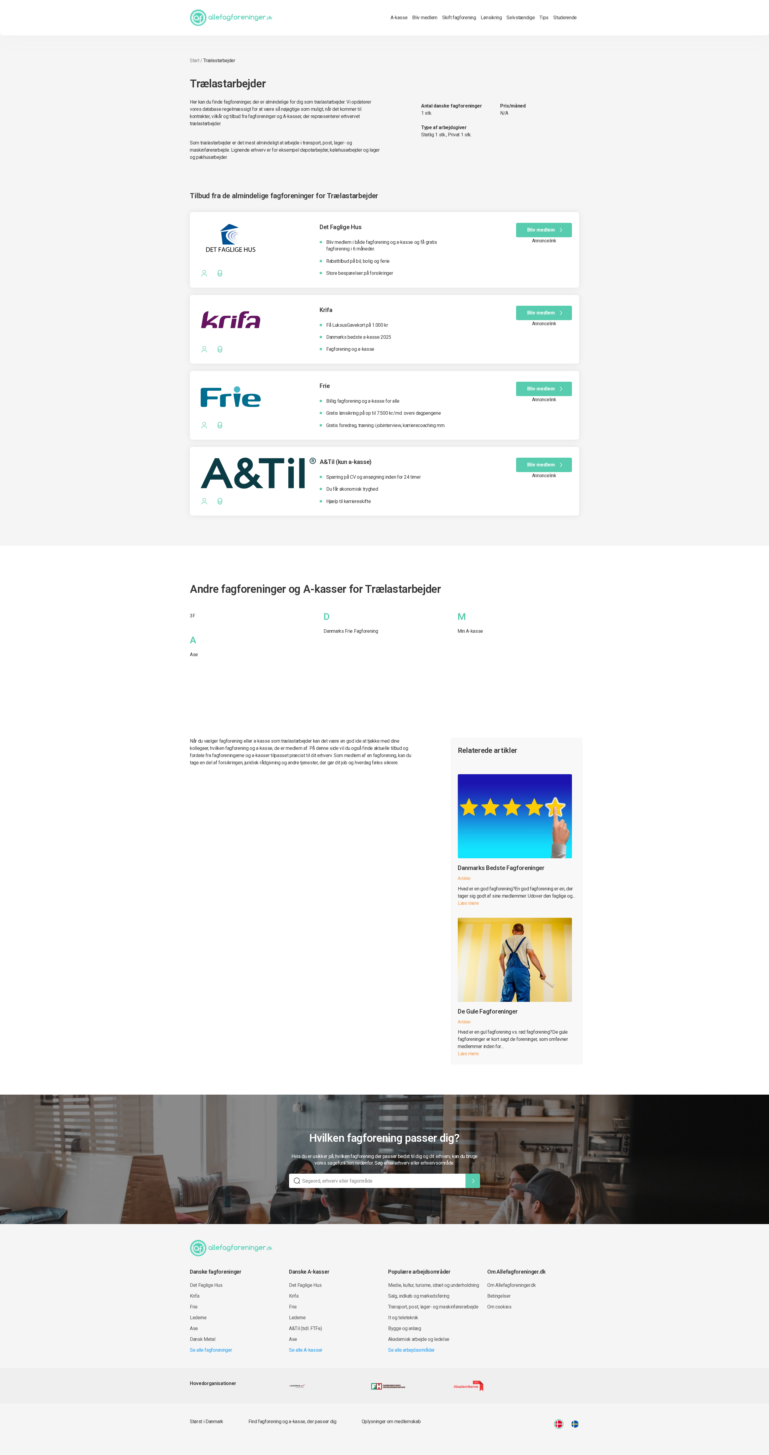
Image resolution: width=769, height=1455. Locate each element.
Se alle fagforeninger (211, 1350)
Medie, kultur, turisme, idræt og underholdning (433, 1285)
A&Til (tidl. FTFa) (305, 1328)
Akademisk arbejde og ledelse (418, 1339)
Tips (544, 17)
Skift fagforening (459, 17)
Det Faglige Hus (206, 1285)
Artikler (464, 878)
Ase (194, 654)
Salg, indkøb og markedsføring (418, 1296)
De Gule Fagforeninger (488, 1011)
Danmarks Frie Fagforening (351, 631)
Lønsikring (491, 17)
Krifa (194, 1296)
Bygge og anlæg (404, 1328)
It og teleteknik (403, 1317)
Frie (194, 1307)
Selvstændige (520, 17)
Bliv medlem (424, 17)
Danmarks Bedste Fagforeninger (501, 867)
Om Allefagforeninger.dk (511, 1285)
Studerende (565, 17)
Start (194, 60)
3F (192, 616)
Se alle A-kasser (305, 1350)
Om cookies (499, 1307)
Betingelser (498, 1296)
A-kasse (399, 17)
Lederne (198, 1317)
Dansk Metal (202, 1339)
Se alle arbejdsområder (411, 1350)
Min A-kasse (470, 631)
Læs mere (468, 903)
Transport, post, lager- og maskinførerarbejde (433, 1307)
